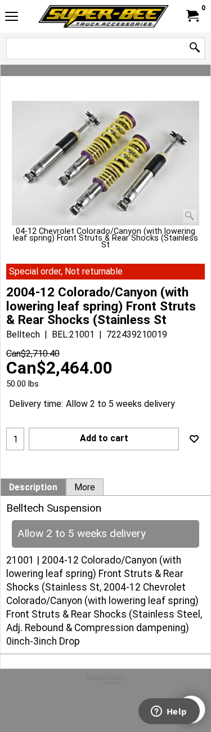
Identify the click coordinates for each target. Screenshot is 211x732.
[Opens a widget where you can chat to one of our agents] (169, 712)
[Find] (195, 48)
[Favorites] (194, 439)
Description (33, 487)
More (84, 487)
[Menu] (11, 17)
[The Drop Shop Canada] (103, 16)
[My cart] (191, 16)
